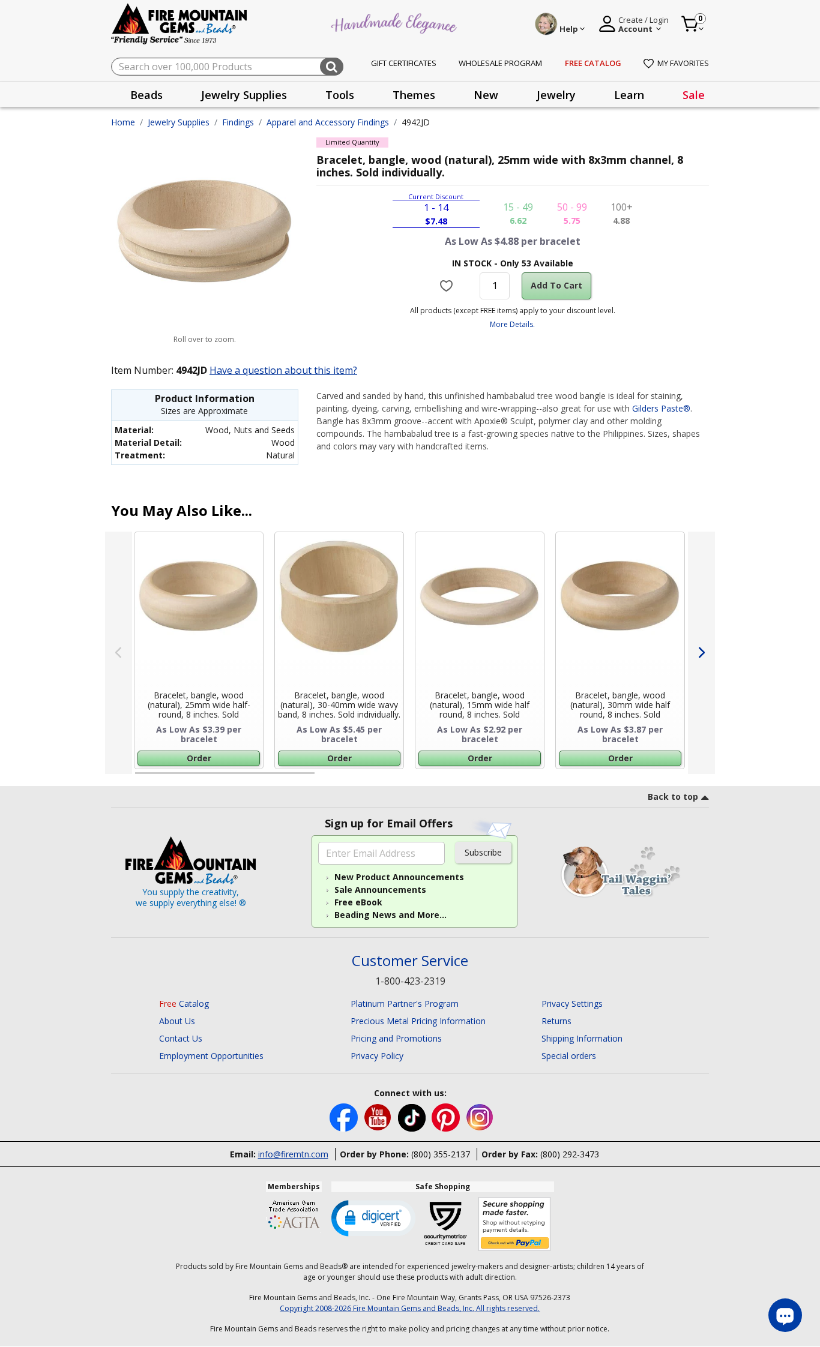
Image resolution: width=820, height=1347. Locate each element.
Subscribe (483, 852)
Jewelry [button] (556, 95)
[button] (373, 1217)
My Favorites (683, 63)
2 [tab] (327, 778)
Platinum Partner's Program (405, 1003)
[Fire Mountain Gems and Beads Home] (179, 23)
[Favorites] (448, 285)
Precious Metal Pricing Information (418, 1021)
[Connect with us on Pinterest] (447, 1116)
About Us (177, 1021)
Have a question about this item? (283, 370)
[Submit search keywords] (331, 67)
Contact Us (180, 1038)
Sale (694, 95)
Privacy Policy (377, 1055)
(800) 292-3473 (569, 1154)
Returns (556, 1021)
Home (123, 122)
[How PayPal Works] (514, 1224)
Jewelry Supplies (179, 122)
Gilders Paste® (661, 408)
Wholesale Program (500, 63)
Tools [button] (339, 95)
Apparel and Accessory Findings (328, 122)
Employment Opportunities (211, 1055)
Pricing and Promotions (396, 1038)
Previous (118, 653)
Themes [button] (414, 95)
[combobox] (227, 67)
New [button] (486, 95)
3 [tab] (511, 778)
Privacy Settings (572, 1003)
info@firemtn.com (293, 1154)
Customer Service (410, 961)
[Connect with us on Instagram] (480, 1116)
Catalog (184, 1003)
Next (701, 653)
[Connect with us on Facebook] (345, 1116)
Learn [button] (629, 95)
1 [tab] (141, 778)
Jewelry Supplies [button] (244, 95)
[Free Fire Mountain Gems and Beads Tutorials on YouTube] (379, 1116)
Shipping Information (582, 1038)
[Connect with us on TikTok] (413, 1116)
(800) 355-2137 (440, 1154)
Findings (238, 122)
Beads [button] (146, 95)
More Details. (512, 324)
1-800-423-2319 (410, 981)
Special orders (568, 1055)
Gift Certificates (403, 63)
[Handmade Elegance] (396, 22)
